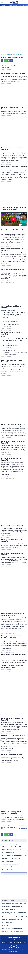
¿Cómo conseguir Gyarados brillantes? (12, 928)
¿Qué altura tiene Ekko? (8, 867)
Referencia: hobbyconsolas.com (7, 439)
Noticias (9, 5)
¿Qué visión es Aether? (8, 852)
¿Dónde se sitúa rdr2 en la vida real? (9, 827)
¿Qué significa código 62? (9, 909)
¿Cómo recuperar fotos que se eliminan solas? (14, 903)
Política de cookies (7, 942)
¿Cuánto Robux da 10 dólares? (10, 864)
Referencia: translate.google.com (7, 84)
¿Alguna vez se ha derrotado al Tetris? (12, 858)
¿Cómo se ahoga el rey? (8, 861)
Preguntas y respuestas (19, 942)
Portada (3, 5)
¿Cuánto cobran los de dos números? (12, 906)
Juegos (15, 5)
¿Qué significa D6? (7, 869)
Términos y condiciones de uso (14, 939)
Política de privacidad (14, 937)
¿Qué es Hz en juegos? (8, 922)
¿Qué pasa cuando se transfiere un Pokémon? (14, 916)
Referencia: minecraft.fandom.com (8, 71)
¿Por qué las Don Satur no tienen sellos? (13, 931)
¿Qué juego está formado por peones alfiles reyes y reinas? (14, 913)
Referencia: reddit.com (5, 764)
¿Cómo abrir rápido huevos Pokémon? (12, 919)
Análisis (21, 5)
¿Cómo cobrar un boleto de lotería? (11, 847)
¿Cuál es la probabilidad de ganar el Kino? (13, 844)
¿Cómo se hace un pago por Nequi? (11, 849)
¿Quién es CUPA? (6, 925)
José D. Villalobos (5, 56)
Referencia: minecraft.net (6, 164)
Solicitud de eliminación (6, 69)
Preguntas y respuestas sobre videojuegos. (11, 54)
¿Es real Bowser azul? (23, 829)
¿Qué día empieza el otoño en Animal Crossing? (14, 855)
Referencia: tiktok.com (5, 537)
